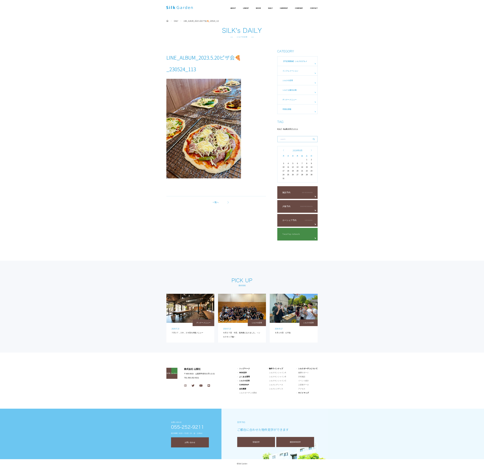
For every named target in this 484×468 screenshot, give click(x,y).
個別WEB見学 (295, 442)
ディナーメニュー (289, 100)
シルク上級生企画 (289, 90)
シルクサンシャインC (277, 381)
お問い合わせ (190, 442)
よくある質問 (244, 377)
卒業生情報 (286, 109)
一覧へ (216, 202)
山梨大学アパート (291, 129)
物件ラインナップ (276, 369)
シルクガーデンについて (308, 369)
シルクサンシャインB (277, 377)
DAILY (270, 8)
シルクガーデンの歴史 (248, 393)
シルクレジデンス (276, 389)
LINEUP (246, 8)
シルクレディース (276, 385)
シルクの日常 (287, 80)
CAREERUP (284, 8)
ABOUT (233, 8)
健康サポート (303, 373)
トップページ (244, 369)
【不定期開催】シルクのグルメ (294, 61)
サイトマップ (303, 393)
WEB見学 (243, 373)
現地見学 (256, 442)
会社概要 (242, 389)
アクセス (301, 389)
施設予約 (286, 192)
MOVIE (258, 8)
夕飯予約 (286, 206)
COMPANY (299, 8)
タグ (280, 129)
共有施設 (301, 377)
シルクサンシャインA (277, 373)
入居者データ (303, 385)
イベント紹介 (303, 381)
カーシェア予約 (289, 220)
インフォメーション (290, 71)
